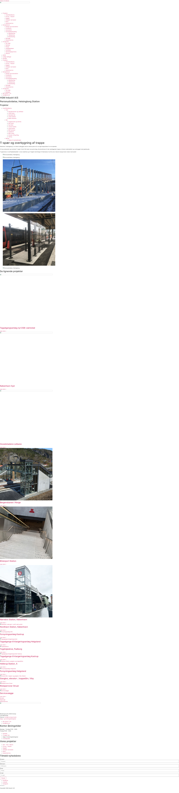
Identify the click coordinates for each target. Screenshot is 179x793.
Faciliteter (8, 50)
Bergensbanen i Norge (10, 502)
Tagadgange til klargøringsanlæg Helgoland (20, 641)
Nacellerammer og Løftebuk (15, 111)
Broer (7, 21)
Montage (8, 38)
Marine (7, 138)
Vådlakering (11, 35)
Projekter (5, 13)
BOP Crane (11, 133)
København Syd (7, 386)
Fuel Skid (10, 125)
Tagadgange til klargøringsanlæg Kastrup (19, 656)
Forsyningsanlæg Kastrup (12, 634)
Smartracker (11, 128)
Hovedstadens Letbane (11, 444)
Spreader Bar (11, 115)
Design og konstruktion (12, 26)
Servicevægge (6, 693)
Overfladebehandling (11, 31)
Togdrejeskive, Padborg (11, 649)
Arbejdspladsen (10, 48)
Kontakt (5, 58)
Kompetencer (6, 25)
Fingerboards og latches (14, 121)
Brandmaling (11, 36)
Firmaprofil (6, 41)
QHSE (4, 55)
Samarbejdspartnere (11, 51)
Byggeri (8, 18)
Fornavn (2, 759)
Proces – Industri (10, 16)
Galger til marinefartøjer (14, 140)
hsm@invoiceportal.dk (10, 717)
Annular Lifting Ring (13, 135)
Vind (7, 110)
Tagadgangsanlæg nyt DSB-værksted (17, 328)
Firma (1, 768)
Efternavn (2, 763)
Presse (7, 46)
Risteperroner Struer (9, 686)
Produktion (8, 28)
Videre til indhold (4, 1)
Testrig (10, 136)
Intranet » (2, 785)
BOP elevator (11, 130)
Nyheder (8, 45)
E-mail (1, 773)
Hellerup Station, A (8, 664)
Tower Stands (12, 116)
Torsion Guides (12, 126)
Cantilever (11, 131)
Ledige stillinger (7, 56)
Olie (7, 120)
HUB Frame (11, 113)
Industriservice (9, 23)
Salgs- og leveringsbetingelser (8, 719)
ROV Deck (11, 123)
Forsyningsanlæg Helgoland (13, 671)
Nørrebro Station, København (13, 619)
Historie (8, 53)
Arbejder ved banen (11, 20)
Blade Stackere (12, 118)
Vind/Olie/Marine (10, 15)
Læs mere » (3, 331)
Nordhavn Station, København (14, 627)
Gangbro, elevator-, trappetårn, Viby (17, 678)
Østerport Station (8, 561)
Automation (9, 30)
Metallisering (11, 33)
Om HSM (8, 43)
